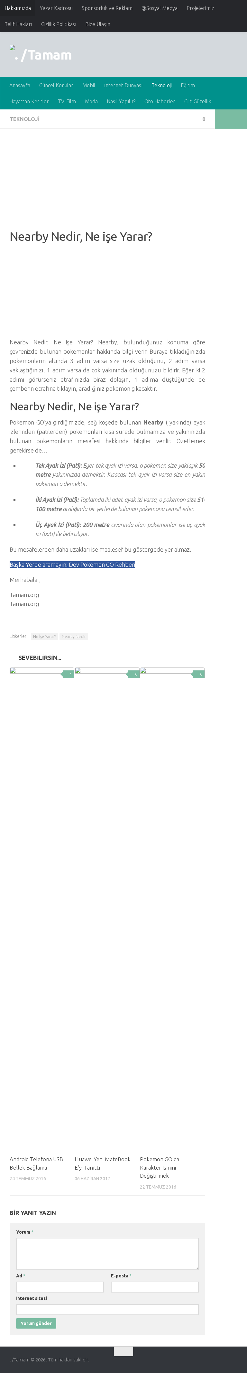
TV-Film (67, 101)
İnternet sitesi (31, 1298)
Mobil (88, 85)
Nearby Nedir (74, 636)
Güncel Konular (56, 85)
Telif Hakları (18, 24)
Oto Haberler (159, 101)
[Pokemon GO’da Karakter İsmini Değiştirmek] (172, 908)
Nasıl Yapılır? (121, 101)
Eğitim (188, 85)
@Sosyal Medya (160, 8)
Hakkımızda (18, 8)
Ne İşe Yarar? (44, 636)
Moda (91, 101)
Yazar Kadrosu (56, 8)
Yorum (24, 1232)
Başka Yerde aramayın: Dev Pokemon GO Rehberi (72, 564)
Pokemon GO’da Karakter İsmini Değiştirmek (159, 1167)
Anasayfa (19, 85)
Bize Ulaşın (97, 24)
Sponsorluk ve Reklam (107, 8)
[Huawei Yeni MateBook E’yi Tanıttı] (107, 908)
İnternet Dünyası (123, 85)
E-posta (121, 1275)
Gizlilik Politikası (58, 24)
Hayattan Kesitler (29, 101)
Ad (20, 1275)
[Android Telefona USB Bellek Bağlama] (42, 908)
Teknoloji (161, 85)
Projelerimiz (200, 8)
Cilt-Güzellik (197, 101)
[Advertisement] (107, 183)
